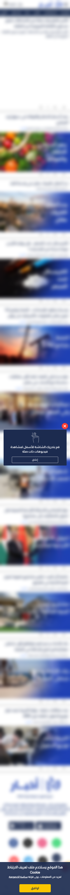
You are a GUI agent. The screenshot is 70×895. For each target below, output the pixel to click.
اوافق (35, 888)
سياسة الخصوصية (18, 876)
